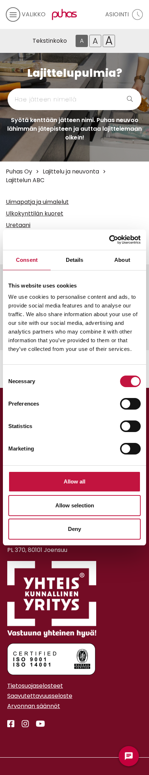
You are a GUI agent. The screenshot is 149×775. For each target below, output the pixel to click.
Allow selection (74, 505)
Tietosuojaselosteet (35, 686)
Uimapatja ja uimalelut (37, 202)
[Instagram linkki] (22, 724)
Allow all (74, 481)
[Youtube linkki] (37, 724)
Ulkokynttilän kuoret (34, 213)
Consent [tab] (27, 260)
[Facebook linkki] (10, 724)
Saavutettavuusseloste (39, 696)
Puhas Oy (19, 171)
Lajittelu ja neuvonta (71, 171)
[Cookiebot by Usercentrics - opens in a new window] (109, 239)
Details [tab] (75, 260)
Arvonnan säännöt (33, 706)
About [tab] (122, 260)
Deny (74, 529)
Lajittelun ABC (25, 180)
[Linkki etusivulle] (62, 14)
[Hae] (121, 99)
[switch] (130, 404)
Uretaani (18, 225)
